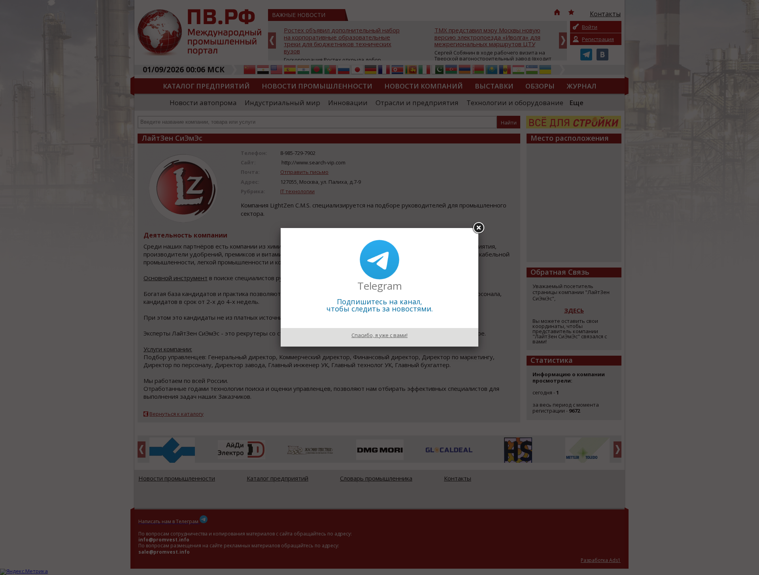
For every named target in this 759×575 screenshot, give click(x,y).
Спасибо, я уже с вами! (379, 335)
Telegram (379, 286)
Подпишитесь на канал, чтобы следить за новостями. (380, 305)
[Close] (478, 228)
